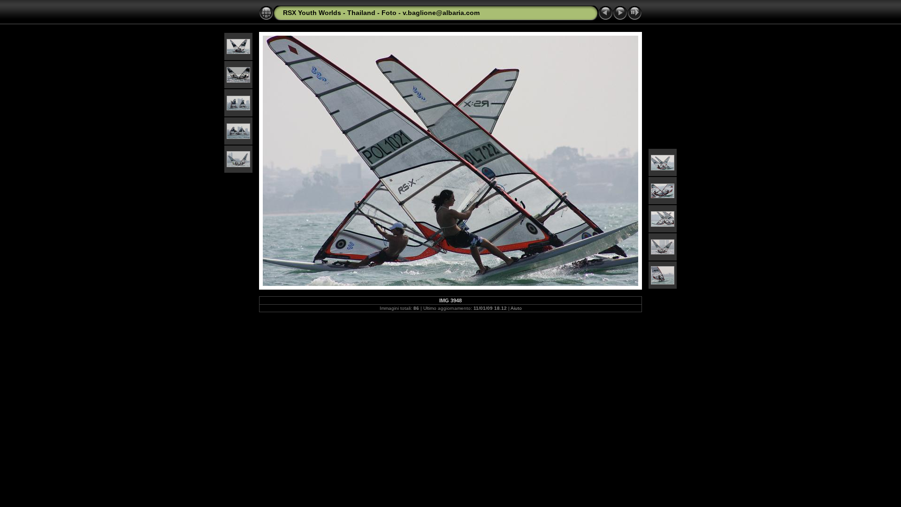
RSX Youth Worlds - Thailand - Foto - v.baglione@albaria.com (381, 12)
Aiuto (516, 308)
